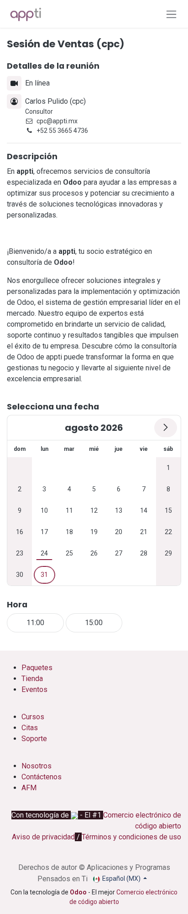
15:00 (94, 622)
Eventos (34, 689)
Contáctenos (41, 777)
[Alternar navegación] (171, 14)
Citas (29, 727)
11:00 (35, 622)
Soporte (34, 738)
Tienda (32, 678)
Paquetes (36, 667)
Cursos (32, 716)
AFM (29, 787)
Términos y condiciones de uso (131, 837)
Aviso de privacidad (43, 837)
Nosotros (37, 766)
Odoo (79, 892)
